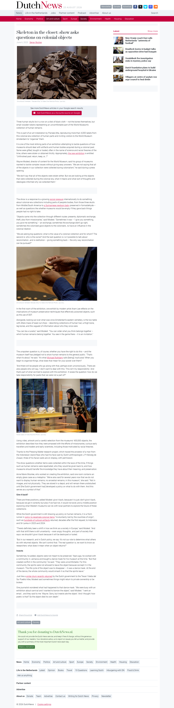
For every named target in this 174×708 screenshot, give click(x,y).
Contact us (60, 696)
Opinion (51, 670)
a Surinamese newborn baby (56, 205)
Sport (65, 19)
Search (154, 13)
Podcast (82, 13)
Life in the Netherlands (36, 13)
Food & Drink (133, 670)
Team (38, 696)
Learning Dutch (97, 670)
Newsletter (106, 6)
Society (83, 19)
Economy (29, 19)
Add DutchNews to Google (47, 615)
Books (61, 670)
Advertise (127, 6)
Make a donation (26, 647)
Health (108, 19)
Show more (153, 31)
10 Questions (81, 670)
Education (129, 19)
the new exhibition (76, 153)
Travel (69, 670)
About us (106, 13)
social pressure (56, 199)
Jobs (53, 13)
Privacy (95, 696)
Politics (39, 19)
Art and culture (52, 19)
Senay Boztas (36, 42)
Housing (118, 19)
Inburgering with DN (115, 670)
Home (18, 19)
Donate (117, 6)
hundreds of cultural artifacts (37, 520)
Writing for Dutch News (78, 696)
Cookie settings (44, 704)
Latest (116, 31)
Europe (74, 19)
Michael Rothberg (55, 357)
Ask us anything (24, 675)
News (19, 13)
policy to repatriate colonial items (40, 517)
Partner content (67, 13)
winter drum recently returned (39, 576)
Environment (96, 19)
